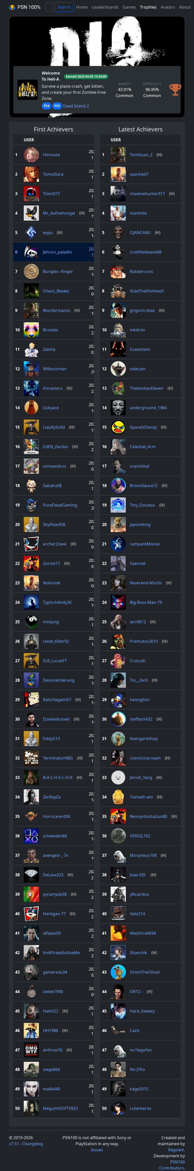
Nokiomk (51, 583)
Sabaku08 (52, 485)
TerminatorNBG (58, 758)
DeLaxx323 (53, 875)
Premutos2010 (144, 641)
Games (129, 7)
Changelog (32, 1143)
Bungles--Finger (58, 271)
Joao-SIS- (138, 875)
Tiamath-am (141, 797)
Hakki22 (50, 1011)
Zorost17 (51, 563)
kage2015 (139, 1089)
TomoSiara (53, 174)
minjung (51, 622)
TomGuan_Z (141, 154)
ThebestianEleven (146, 388)
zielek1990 (53, 991)
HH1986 (50, 1030)
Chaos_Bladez (56, 291)
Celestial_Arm (143, 446)
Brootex (50, 330)
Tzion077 (51, 193)
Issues (97, 1150)
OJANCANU (140, 232)
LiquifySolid (54, 427)
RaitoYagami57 (57, 699)
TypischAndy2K (57, 602)
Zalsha (49, 349)
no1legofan (141, 1050)
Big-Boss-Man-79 (146, 602)
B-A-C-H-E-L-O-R (57, 777)
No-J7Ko (137, 1069)
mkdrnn (137, 330)
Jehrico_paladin (57, 252)
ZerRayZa (52, 797)
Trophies (148, 7)
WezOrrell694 (143, 933)
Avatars (168, 7)
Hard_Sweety (142, 1011)
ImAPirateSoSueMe (61, 952)
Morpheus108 (143, 855)
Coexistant (140, 349)
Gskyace (51, 407)
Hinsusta (51, 154)
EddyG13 (51, 738)
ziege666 (51, 1069)
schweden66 (55, 836)
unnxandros (54, 466)
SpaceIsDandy (143, 427)
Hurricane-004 (56, 816)
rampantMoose (145, 544)
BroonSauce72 (144, 485)
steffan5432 (141, 719)
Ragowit (176, 1150)
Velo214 (137, 913)
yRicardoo (139, 894)
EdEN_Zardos (55, 446)
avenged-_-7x (55, 855)
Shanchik (138, 952)
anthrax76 (52, 1050)
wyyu (48, 232)
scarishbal (139, 466)
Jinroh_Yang (141, 777)
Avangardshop (144, 738)
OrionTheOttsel (145, 972)
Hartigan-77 (54, 913)
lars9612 (138, 622)
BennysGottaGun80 (148, 816)
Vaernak (138, 563)
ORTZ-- (136, 991)
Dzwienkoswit (56, 719)
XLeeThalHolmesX (147, 291)
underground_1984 (148, 407)
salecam (138, 369)
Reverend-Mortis (146, 583)
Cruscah (138, 660)
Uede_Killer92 (56, 641)
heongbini (139, 699)
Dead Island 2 (76, 106)
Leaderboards (105, 7)
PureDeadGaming (60, 505)
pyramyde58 (55, 894)
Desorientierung (59, 680)
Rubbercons (141, 271)
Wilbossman (54, 369)
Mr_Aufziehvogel (59, 213)
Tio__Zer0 (139, 680)
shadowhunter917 (147, 193)
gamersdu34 (55, 972)
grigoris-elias (142, 310)
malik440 (51, 1089)
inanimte (138, 213)
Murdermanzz (56, 310)
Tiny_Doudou (142, 505)
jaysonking (140, 524)
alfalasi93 (52, 933)
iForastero (53, 388)
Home (82, 7)
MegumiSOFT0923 (60, 1108)
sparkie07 (139, 174)
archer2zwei (54, 544)
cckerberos (140, 1108)
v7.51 (14, 1143)
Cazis (135, 1030)
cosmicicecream (145, 758)
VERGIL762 (140, 836)
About (185, 7)
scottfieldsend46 (146, 252)
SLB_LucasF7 (55, 660)
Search (64, 7)
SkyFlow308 (54, 524)
